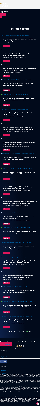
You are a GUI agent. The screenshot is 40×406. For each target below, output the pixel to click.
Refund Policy (3, 373)
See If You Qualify (4, 6)
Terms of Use (3, 365)
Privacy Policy (3, 366)
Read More (6, 46)
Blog (2, 7)
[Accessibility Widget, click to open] (37, 403)
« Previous (10, 331)
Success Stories (4, 5)
